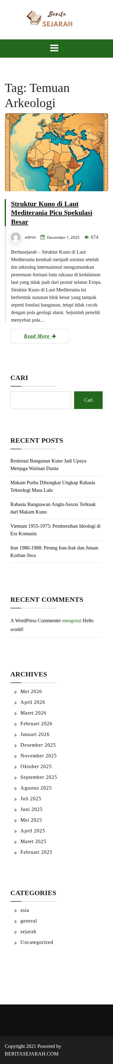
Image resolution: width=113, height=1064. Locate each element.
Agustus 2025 (36, 788)
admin (30, 237)
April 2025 (32, 830)
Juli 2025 (30, 798)
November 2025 (38, 755)
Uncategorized (36, 942)
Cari (19, 378)
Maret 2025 (33, 841)
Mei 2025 (31, 820)
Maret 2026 (33, 713)
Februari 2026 (36, 723)
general (28, 920)
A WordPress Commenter (35, 620)
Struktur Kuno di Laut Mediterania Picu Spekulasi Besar (51, 213)
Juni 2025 (31, 809)
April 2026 (32, 702)
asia (24, 910)
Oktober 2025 (36, 766)
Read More (37, 336)
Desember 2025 (38, 745)
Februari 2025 (36, 852)
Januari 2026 (35, 734)
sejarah (28, 931)
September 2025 (38, 777)
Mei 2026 (31, 691)
